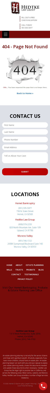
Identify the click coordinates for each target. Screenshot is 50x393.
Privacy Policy (25, 279)
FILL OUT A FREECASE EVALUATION (29, 18)
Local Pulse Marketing (25, 386)
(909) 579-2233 (25, 224)
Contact (16, 274)
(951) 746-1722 (25, 240)
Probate (30, 269)
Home (9, 265)
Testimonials (31, 274)
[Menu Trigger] (5, 34)
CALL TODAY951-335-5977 (27, 26)
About (19, 265)
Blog (41, 269)
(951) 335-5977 (25, 208)
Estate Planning (35, 265)
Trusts (19, 269)
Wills (9, 269)
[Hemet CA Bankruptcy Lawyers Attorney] (25, 8)
